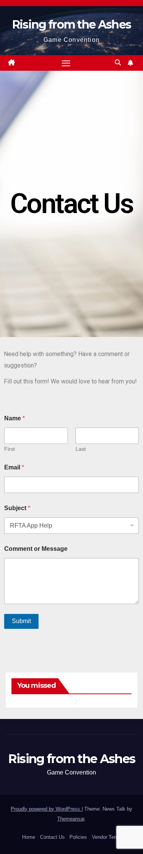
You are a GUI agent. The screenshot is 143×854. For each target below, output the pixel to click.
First (9, 449)
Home (28, 837)
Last (81, 449)
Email (14, 467)
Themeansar (70, 819)
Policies (78, 837)
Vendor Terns (106, 837)
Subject (17, 508)
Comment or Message (35, 548)
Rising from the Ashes (71, 24)
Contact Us (52, 837)
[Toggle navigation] (66, 63)
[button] (118, 62)
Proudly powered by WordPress (46, 809)
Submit (21, 621)
